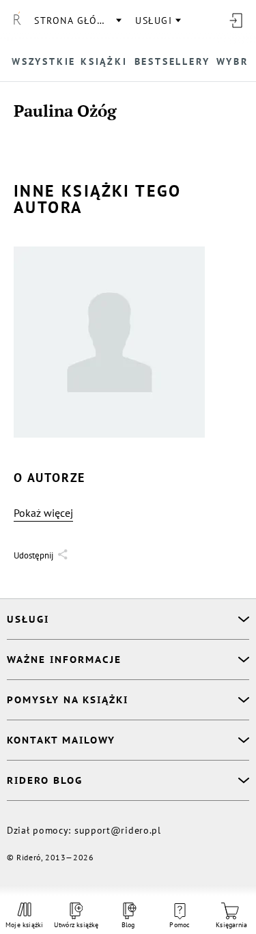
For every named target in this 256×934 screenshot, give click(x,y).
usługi (153, 20)
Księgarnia (231, 924)
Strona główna (77, 20)
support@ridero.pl (117, 830)
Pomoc (179, 924)
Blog (128, 924)
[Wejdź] (235, 20)
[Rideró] (17, 20)
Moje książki (24, 924)
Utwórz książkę (76, 924)
